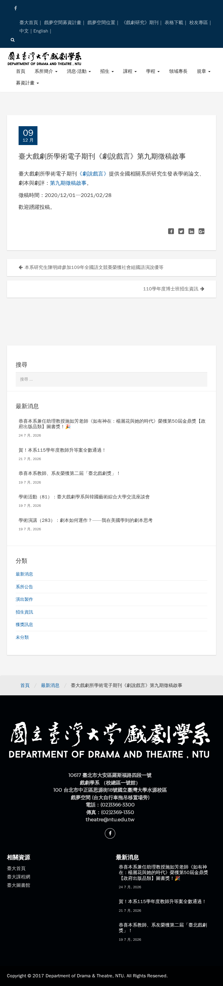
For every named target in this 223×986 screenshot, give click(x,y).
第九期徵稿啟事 (68, 183)
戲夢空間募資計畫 (62, 23)
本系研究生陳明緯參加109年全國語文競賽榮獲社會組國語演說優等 (94, 267)
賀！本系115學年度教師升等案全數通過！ (62, 450)
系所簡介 (45, 71)
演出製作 (24, 599)
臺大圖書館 (18, 885)
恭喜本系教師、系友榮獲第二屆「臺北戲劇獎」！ (70, 473)
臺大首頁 (28, 23)
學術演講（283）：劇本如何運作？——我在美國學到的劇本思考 (86, 520)
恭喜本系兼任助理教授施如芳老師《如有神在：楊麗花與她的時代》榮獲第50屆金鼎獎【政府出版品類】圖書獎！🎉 (112, 424)
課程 (128, 71)
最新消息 (24, 574)
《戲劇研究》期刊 (140, 23)
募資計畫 (26, 83)
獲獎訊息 (24, 624)
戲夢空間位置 (101, 23)
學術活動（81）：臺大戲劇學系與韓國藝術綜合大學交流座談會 (84, 497)
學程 (151, 71)
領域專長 (178, 71)
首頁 (20, 71)
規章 (202, 71)
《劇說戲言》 (93, 174)
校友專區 (198, 23)
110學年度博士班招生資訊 (170, 289)
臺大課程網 (18, 877)
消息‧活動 (77, 71)
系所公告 (24, 586)
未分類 (22, 637)
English (40, 31)
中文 (24, 31)
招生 (105, 71)
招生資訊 (24, 612)
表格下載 (174, 23)
